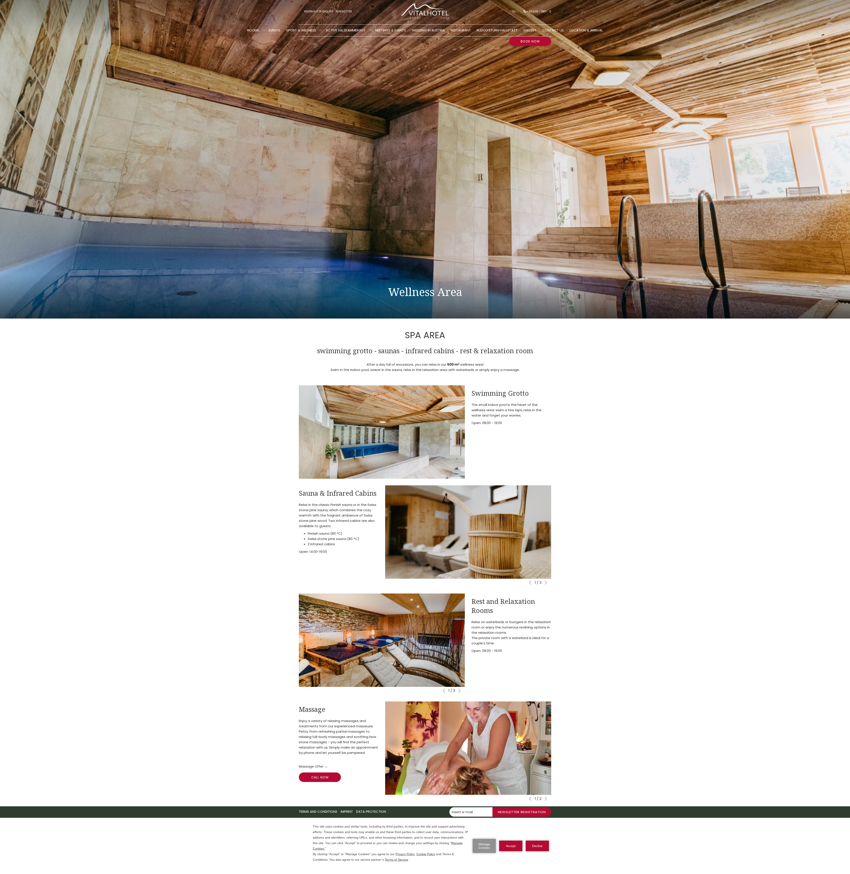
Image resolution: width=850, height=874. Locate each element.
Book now (530, 41)
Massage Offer (313, 766)
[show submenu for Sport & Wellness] (321, 30)
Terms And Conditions (318, 811)
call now (320, 777)
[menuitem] (253, 30)
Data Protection (371, 811)
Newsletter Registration (522, 812)
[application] (425, 846)
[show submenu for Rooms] (264, 30)
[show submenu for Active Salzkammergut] (370, 30)
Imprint (347, 811)
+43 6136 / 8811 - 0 (539, 11)
